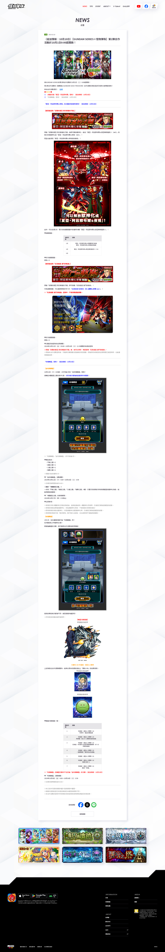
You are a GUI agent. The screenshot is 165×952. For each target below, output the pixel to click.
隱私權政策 (32, 946)
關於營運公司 (23, 946)
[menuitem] (84, 6)
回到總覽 (82, 814)
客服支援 (39, 946)
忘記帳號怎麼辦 (48, 946)
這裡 (61, 89)
